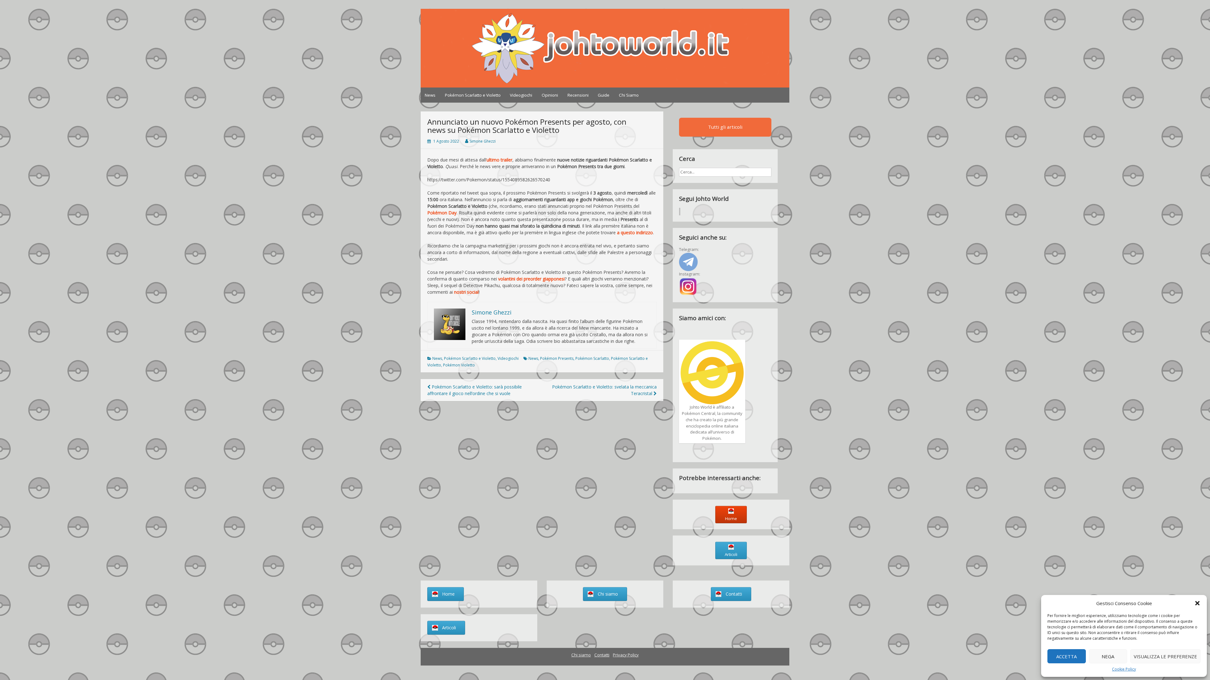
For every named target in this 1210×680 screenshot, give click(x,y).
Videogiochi (521, 95)
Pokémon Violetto (459, 365)
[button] (1197, 603)
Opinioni (550, 95)
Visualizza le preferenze (1165, 656)
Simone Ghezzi (483, 141)
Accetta (1066, 656)
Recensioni (578, 95)
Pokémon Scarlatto (592, 358)
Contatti (601, 655)
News (430, 95)
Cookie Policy (1124, 669)
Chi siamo (581, 655)
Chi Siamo (629, 95)
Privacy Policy (626, 655)
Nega (1108, 656)
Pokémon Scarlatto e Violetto (473, 95)
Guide (603, 95)
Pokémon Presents (556, 358)
